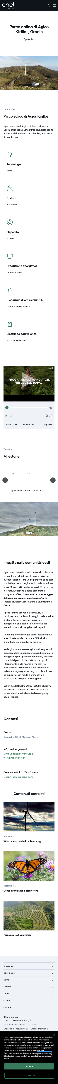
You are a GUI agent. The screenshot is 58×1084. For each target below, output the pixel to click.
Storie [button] (6, 979)
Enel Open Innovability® (15, 1024)
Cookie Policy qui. (44, 1053)
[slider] (6, 407)
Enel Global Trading (20, 1020)
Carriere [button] (7, 1007)
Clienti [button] (7, 1000)
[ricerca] (49, 5)
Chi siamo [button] (8, 966)
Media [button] (6, 993)
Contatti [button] (7, 986)
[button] (6, 415)
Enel (6, 1020)
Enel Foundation (38, 1028)
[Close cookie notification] (54, 1035)
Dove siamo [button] (9, 973)
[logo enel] (8, 5)
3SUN (33, 1024)
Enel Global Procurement (16, 1028)
